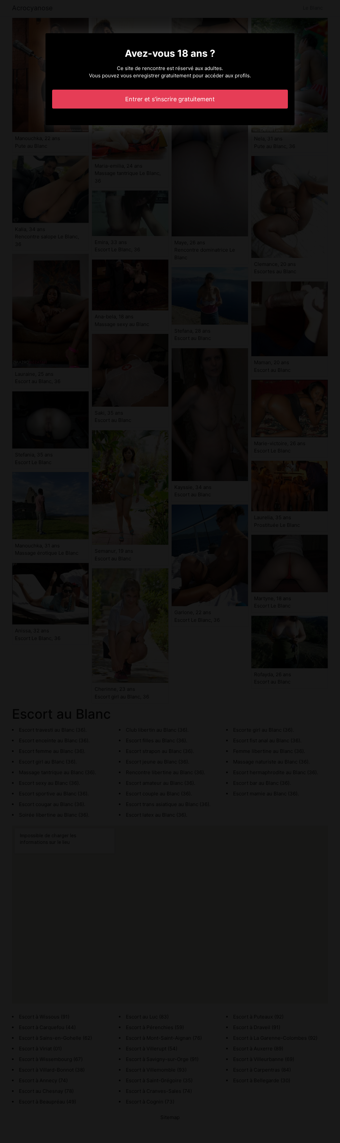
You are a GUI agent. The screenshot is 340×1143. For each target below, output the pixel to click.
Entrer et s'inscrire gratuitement (170, 99)
